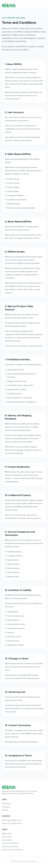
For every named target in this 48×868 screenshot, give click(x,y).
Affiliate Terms (7, 833)
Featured (5, 810)
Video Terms (6, 837)
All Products (6, 804)
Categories (6, 807)
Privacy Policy (7, 840)
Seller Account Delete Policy (12, 850)
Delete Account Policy (10, 846)
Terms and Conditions (10, 843)
